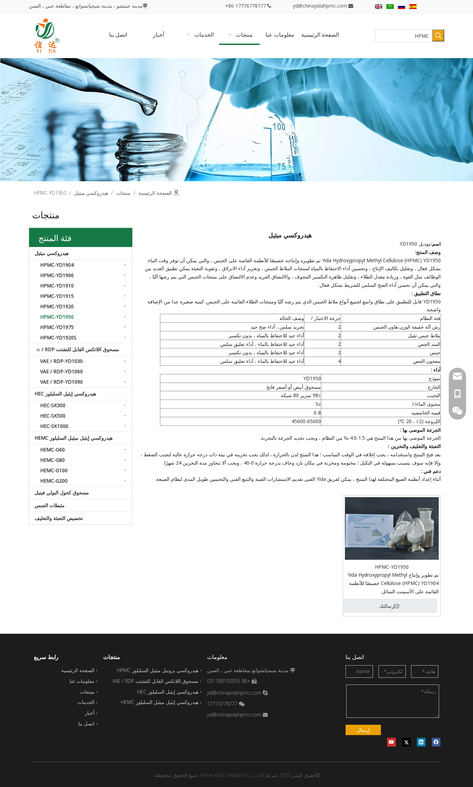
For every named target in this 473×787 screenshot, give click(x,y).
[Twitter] (406, 742)
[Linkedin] (421, 742)
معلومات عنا (82, 681)
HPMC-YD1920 (57, 306)
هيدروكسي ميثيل (52, 253)
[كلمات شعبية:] (438, 35)
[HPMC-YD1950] (392, 527)
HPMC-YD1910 (57, 285)
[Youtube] (391, 742)
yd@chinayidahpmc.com (320, 5)
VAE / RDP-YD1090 (61, 381)
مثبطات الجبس (50, 505)
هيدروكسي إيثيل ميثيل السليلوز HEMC (74, 437)
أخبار (90, 713)
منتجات (87, 691)
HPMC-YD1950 (57, 316)
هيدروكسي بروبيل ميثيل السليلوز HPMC (157, 670)
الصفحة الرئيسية (78, 670)
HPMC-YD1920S (58, 337)
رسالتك (386, 606)
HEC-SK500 (52, 415)
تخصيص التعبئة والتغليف (59, 518)
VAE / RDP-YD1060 (61, 371)
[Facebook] (436, 742)
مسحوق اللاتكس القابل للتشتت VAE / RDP (75, 349)
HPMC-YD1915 (57, 296)
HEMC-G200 (54, 480)
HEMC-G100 (54, 470)
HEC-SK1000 (54, 426)
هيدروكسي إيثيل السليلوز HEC (65, 393)
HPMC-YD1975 (57, 327)
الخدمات (86, 702)
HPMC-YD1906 (57, 275)
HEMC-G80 (52, 460)
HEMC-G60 (52, 449)
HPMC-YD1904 (57, 265)
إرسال (363, 729)
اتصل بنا (86, 723)
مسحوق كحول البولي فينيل (62, 492)
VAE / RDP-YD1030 (61, 361)
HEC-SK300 (52, 405)
